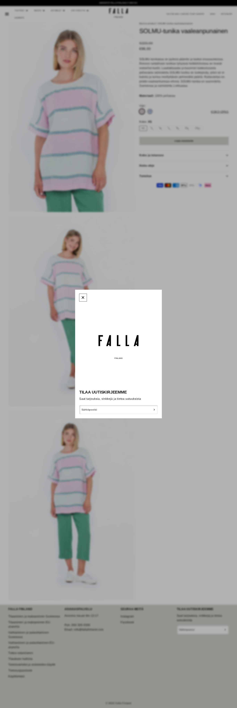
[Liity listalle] (154, 409)
